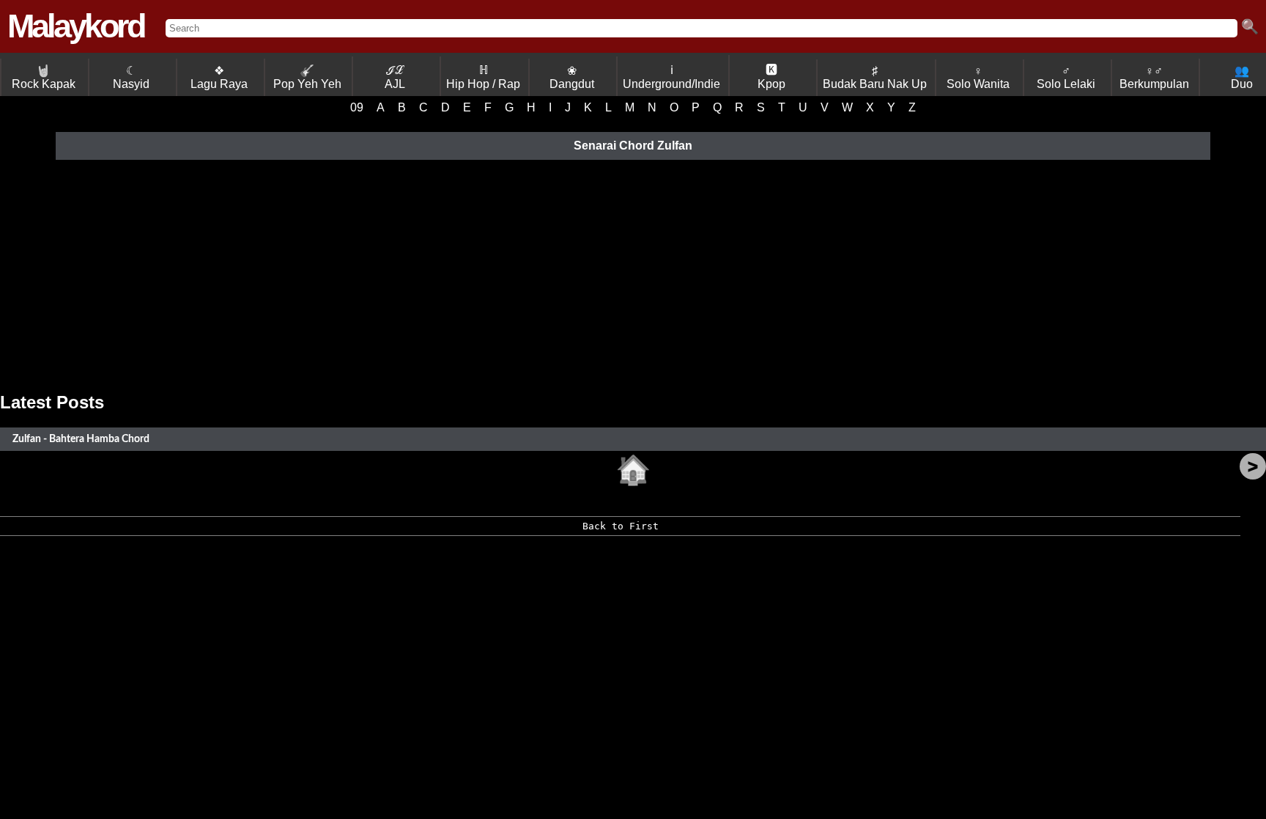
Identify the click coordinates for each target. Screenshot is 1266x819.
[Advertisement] (633, 275)
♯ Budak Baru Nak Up (875, 77)
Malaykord (75, 26)
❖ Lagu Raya (219, 77)
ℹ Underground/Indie (671, 77)
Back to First (620, 526)
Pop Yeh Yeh (307, 77)
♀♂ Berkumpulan (1154, 77)
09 (356, 107)
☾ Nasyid (131, 77)
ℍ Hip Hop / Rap (483, 77)
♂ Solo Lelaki (1066, 77)
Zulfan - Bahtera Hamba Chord (80, 438)
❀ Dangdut (571, 77)
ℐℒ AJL (395, 77)
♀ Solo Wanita (978, 77)
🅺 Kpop (771, 77)
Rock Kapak (43, 77)
